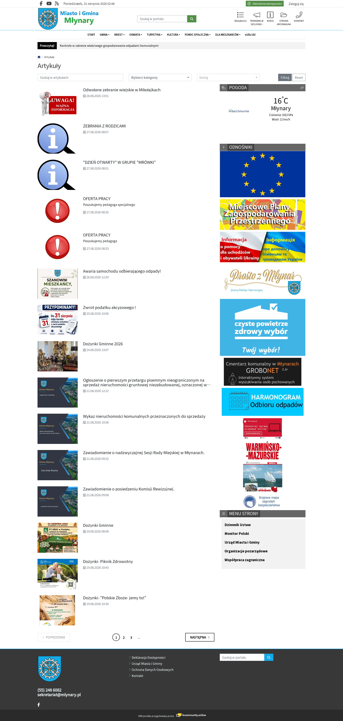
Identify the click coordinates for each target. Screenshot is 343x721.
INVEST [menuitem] (118, 34)
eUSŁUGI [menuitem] (250, 34)
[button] (302, 87)
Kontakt (137, 675)
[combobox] (228, 77)
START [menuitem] (91, 34)
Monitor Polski (237, 533)
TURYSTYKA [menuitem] (153, 34)
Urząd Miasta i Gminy (242, 542)
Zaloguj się (296, 3)
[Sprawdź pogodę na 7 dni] (239, 111)
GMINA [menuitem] (104, 34)
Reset (299, 77)
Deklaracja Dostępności (148, 657)
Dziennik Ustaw (238, 525)
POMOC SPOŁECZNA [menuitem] (197, 34)
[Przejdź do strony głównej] (69, 18)
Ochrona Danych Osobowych (152, 669)
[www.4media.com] (190, 715)
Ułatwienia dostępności (267, 3)
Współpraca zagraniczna (245, 560)
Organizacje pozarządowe (246, 551)
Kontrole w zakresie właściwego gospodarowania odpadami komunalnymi (109, 45)
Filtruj (285, 77)
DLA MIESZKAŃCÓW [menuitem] (226, 34)
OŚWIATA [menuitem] (134, 34)
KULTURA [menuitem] (172, 34)
